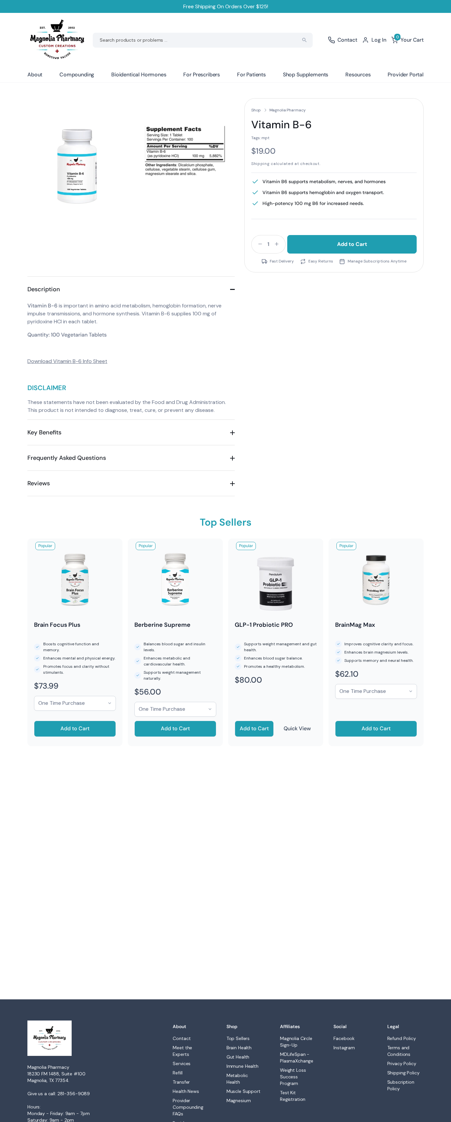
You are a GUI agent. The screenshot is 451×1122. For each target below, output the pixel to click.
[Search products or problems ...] (304, 40)
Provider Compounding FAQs (188, 1107)
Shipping (260, 163)
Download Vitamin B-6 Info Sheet (67, 361)
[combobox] (203, 40)
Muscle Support (243, 1091)
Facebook (344, 1038)
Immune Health (242, 1066)
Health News (186, 1091)
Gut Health (238, 1057)
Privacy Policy (401, 1063)
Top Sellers (238, 1038)
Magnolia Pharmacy (287, 110)
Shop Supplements (305, 74)
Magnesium (238, 1100)
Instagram (344, 1048)
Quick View (297, 728)
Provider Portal (406, 74)
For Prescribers (201, 74)
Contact (182, 1038)
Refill (177, 1073)
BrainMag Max (355, 625)
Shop (256, 110)
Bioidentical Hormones (138, 74)
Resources (358, 74)
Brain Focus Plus (57, 625)
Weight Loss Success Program (293, 1076)
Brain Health (239, 1048)
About (34, 74)
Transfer (181, 1082)
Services (182, 1063)
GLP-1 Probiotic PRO (264, 625)
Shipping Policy (403, 1073)
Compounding (76, 74)
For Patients (251, 74)
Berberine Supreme (162, 625)
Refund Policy (401, 1038)
